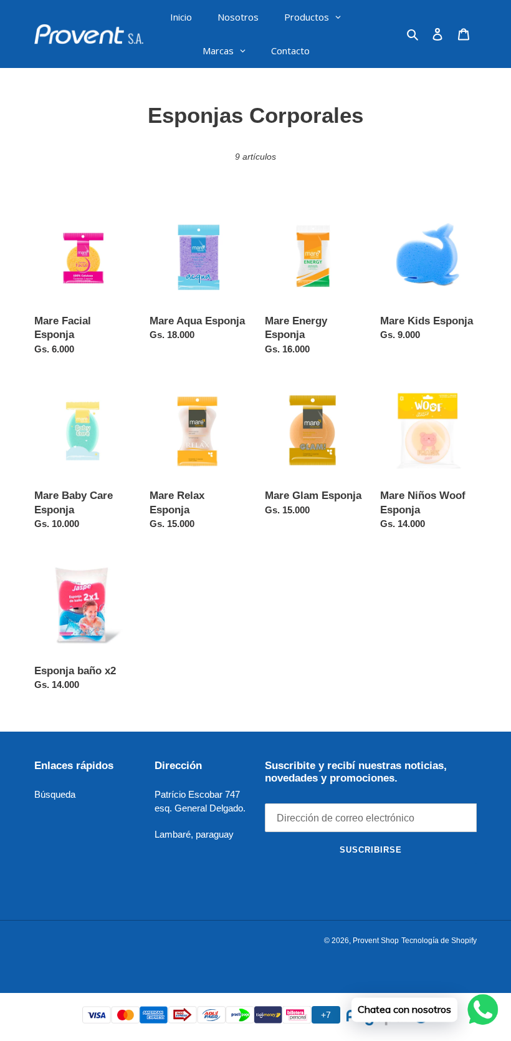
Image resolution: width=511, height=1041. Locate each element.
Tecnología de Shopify (439, 940)
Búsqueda (54, 794)
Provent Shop (376, 940)
